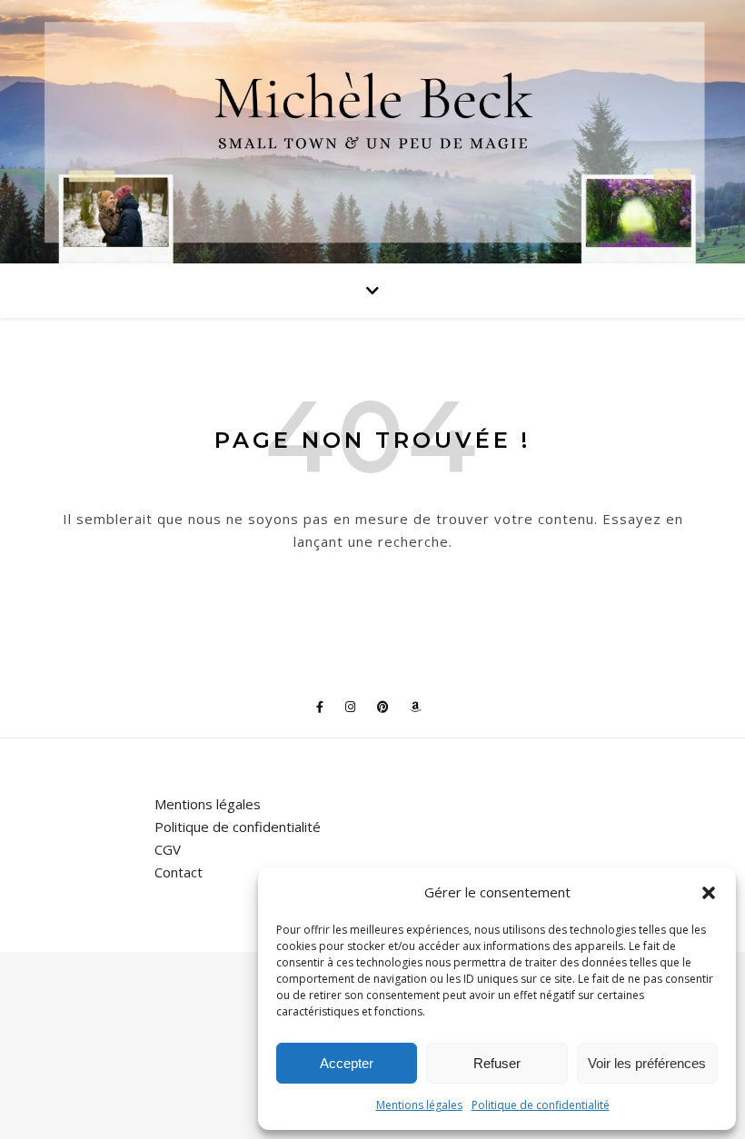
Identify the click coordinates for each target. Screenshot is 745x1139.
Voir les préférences (647, 1063)
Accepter (346, 1063)
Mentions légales (419, 1105)
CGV (167, 849)
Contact (178, 872)
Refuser (497, 1063)
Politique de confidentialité (541, 1105)
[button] (709, 893)
